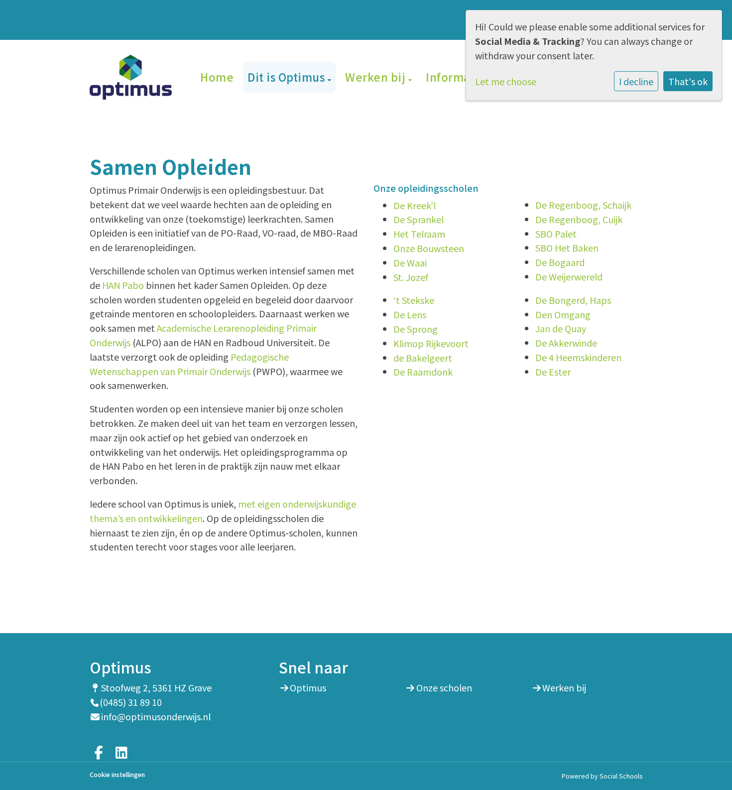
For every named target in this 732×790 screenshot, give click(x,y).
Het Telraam (419, 233)
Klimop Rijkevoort (431, 343)
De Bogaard (560, 262)
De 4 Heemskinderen (578, 357)
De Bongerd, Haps (573, 299)
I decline (636, 81)
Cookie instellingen (117, 775)
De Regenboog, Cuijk (578, 219)
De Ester (553, 371)
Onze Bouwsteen (428, 248)
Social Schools (621, 776)
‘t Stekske (413, 299)
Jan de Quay (560, 328)
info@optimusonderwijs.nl (156, 716)
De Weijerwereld (569, 276)
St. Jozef (410, 276)
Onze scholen (444, 687)
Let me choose (505, 81)
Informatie (457, 77)
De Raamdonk (423, 371)
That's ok (688, 81)
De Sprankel (418, 219)
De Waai (410, 262)
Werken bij (376, 77)
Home (217, 77)
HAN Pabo (123, 284)
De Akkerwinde (566, 342)
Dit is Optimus (287, 77)
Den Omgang (563, 314)
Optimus (308, 687)
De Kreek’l (414, 205)
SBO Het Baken (567, 247)
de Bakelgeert (422, 357)
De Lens (409, 314)
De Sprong (415, 328)
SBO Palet (556, 233)
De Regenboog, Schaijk (583, 204)
